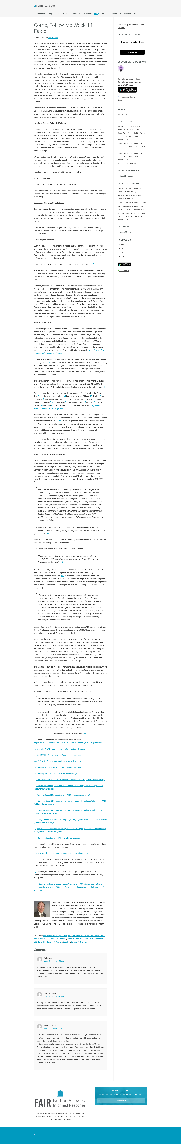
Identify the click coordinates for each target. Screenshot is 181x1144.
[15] (52, 405)
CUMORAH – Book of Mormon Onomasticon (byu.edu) (58, 755)
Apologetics (62, 936)
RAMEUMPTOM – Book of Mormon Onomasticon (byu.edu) (61, 749)
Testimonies (82, 942)
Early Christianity (52, 939)
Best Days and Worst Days (127, 163)
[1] (94, 264)
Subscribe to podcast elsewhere (129, 82)
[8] (100, 396)
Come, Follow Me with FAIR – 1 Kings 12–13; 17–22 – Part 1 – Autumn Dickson (132, 216)
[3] (59, 375)
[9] (43, 399)
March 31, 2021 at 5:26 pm (54, 996)
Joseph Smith (98, 939)
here (84, 733)
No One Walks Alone (139, 203)
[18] (61, 562)
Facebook (121, 245)
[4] (104, 387)
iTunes (120, 253)
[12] (84, 402)
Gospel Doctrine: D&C (75, 939)
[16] (60, 421)
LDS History (38, 942)
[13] (93, 402)
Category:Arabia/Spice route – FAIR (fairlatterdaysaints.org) (61, 767)
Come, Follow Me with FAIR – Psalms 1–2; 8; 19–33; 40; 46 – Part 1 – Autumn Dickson (131, 156)
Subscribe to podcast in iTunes (129, 79)
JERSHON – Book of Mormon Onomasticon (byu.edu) (58, 761)
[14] (41, 405)
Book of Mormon (78, 936)
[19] (62, 576)
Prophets (59, 942)
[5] (38, 396)
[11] (66, 402)
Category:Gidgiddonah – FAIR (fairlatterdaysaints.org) (59, 838)
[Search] (135, 14)
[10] (51, 402)
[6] (65, 396)
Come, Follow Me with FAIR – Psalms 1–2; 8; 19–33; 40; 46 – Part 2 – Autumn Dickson (131, 136)
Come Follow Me (91, 936)
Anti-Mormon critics (50, 936)
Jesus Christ (88, 939)
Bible (69, 936)
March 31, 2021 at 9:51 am (54, 961)
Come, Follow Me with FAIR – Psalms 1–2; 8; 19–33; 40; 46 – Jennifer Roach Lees (132, 146)
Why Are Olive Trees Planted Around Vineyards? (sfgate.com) (62, 853)
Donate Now (121, 1101)
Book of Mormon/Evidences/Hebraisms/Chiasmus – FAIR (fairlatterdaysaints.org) (70, 780)
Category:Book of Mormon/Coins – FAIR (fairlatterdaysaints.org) (63, 795)
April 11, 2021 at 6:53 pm (53, 1029)
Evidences (62, 939)
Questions (66, 942)
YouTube (121, 256)
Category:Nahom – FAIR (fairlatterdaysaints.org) (56, 773)
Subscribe (132, 52)
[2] (49, 362)
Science (74, 942)
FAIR (55, 6)
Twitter (120, 249)
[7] (91, 396)
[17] (48, 533)
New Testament (49, 942)
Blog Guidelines (123, 114)
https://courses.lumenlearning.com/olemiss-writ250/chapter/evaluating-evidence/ (68, 743)
